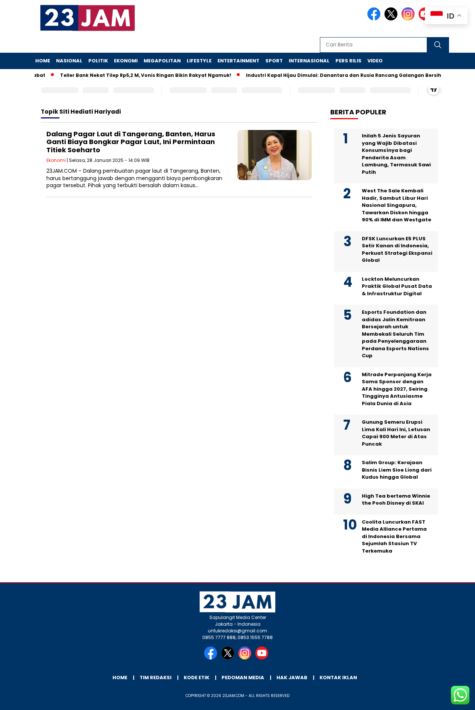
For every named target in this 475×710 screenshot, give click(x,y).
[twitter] (392, 19)
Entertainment (238, 60)
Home (42, 60)
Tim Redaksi (155, 677)
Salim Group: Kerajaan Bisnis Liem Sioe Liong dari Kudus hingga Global (397, 470)
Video (375, 60)
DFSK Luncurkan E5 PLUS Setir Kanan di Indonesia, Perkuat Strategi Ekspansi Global (397, 249)
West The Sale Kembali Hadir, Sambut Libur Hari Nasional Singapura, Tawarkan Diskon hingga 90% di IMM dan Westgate (396, 205)
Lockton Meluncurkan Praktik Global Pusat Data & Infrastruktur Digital (397, 286)
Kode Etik (196, 677)
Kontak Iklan (338, 677)
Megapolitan (162, 60)
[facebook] (375, 19)
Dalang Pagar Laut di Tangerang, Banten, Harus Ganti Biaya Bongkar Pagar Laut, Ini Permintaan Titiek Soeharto (130, 141)
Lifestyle (199, 60)
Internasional (309, 60)
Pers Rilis (348, 60)
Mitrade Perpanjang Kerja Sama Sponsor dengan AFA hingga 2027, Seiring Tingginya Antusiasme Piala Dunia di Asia (397, 389)
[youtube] (263, 658)
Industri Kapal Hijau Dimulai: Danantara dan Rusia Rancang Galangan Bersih (335, 75)
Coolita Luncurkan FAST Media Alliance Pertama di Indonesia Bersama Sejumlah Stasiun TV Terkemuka (394, 536)
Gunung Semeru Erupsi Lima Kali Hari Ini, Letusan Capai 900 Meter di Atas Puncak (396, 432)
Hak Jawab (291, 677)
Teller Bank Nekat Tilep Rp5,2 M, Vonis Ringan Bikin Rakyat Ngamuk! (137, 75)
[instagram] (409, 19)
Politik (98, 60)
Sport (274, 60)
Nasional (69, 60)
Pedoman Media (243, 677)
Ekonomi (126, 60)
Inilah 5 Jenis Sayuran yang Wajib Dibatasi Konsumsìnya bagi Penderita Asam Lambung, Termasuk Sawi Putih (396, 154)
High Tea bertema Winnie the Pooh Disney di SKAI (396, 499)
